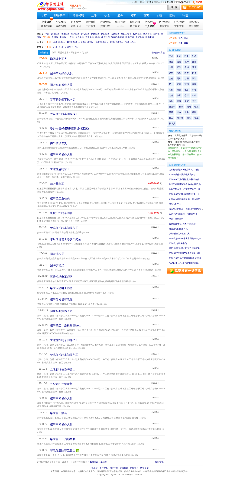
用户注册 (114, 468)
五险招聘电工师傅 (61, 276)
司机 (171, 90)
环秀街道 (75, 34)
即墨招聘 (78, 15)
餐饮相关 (135, 26)
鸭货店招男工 (175, 204)
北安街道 (85, 34)
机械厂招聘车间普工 (62, 213)
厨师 (179, 78)
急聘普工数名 (58, 413)
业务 (194, 61)
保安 (186, 101)
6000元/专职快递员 (178, 243)
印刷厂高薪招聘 (176, 219)
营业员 (180, 118)
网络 (189, 118)
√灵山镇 (46, 37)
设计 (194, 78)
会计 (179, 56)
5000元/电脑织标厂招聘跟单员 (183, 214)
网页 (194, 73)
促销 (186, 67)
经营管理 (91, 21)
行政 (194, 56)
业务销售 (61, 21)
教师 (186, 61)
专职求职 (164, 26)
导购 (194, 84)
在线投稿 (124, 468)
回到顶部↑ (160, 462)
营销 (186, 84)
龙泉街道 (95, 34)
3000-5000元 (102, 42)
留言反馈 (144, 468)
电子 (186, 90)
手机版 (199, 2)
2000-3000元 (87, 42)
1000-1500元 (59, 42)
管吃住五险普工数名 (62, 450)
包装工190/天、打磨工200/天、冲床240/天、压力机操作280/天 (198, 189)
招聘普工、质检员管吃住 (65, 325)
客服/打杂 (120, 21)
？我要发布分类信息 (97, 462)
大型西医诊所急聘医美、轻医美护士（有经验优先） (193, 199)
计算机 (172, 106)
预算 (194, 67)
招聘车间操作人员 (61, 73)
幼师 (179, 95)
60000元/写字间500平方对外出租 (184, 253)
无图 (186, 42)
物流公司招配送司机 (178, 228)
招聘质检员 (57, 253)
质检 (179, 101)
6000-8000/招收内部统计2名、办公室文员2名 (190, 194)
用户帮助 (103, 468)
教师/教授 (135, 21)
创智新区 (139, 37)
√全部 (174, 38)
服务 (120, 15)
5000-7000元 (116, 42)
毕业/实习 (194, 26)
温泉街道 (115, 34)
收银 (186, 56)
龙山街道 (105, 34)
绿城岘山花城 (117, 37)
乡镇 (159, 15)
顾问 (189, 106)
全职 (55, 47)
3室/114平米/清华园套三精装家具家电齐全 (188, 248)
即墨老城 (149, 37)
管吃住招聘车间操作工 (64, 113)
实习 (77, 47)
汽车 (179, 73)
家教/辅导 (61, 26)
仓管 (186, 95)
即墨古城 (129, 37)
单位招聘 (75, 52)
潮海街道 (65, 34)
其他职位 (105, 26)
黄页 (146, 15)
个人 (180, 38)
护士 (171, 84)
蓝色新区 (79, 37)
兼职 (61, 47)
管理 (179, 67)
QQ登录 (187, 2)
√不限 (48, 42)
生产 (194, 101)
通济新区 (89, 37)
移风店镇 (147, 34)
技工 (196, 118)
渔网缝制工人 (58, 58)
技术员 (172, 123)
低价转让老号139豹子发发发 (182, 224)
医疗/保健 (164, 21)
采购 (179, 84)
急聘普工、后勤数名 (62, 439)
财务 (171, 61)
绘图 (194, 112)
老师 (171, 95)
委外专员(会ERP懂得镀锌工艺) (69, 128)
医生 (186, 73)
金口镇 (55, 37)
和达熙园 (105, 37)
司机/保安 (194, 21)
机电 (179, 112)
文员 (171, 56)
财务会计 (76, 21)
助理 (186, 78)
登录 (151, 2)
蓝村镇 (156, 34)
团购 (172, 15)
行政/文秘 (105, 21)
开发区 (70, 37)
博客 (133, 15)
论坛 (185, 15)
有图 (180, 42)
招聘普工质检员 (60, 198)
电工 (196, 106)
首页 (44, 15)
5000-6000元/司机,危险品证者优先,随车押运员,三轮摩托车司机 (198, 179)
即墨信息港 (63, 52)
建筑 (179, 61)
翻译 (181, 106)
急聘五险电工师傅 (61, 288)
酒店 (171, 112)
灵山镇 (46, 67)
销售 (171, 73)
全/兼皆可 (68, 47)
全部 (47, 34)
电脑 (179, 90)
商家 (186, 38)
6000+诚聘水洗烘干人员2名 (182, 174)
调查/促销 (46, 26)
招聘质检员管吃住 (61, 299)
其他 (97, 37)
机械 (194, 90)
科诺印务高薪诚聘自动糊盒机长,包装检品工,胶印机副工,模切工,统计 (200, 184)
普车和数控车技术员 (62, 99)
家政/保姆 (76, 26)
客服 (171, 101)
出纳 (194, 95)
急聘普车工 (57, 183)
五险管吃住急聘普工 (62, 369)
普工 (171, 118)
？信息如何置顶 (157, 52)
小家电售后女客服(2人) (179, 233)
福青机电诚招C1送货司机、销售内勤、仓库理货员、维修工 (196, 169)
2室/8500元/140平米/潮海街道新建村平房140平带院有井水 (196, 263)
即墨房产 (59, 15)
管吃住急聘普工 (60, 169)
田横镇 (63, 37)
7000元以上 (130, 42)
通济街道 (55, 34)
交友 (107, 15)
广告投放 (134, 468)
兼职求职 (179, 26)
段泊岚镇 (137, 34)
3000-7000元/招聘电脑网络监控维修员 (187, 258)
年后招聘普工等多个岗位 (65, 239)
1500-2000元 (73, 42)
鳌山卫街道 (126, 34)
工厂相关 (91, 26)
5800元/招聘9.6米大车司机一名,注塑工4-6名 (189, 238)
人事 (171, 67)
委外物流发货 (58, 143)
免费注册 (168, 2)
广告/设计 (179, 21)
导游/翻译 (149, 21)
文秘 (171, 78)
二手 (94, 15)
